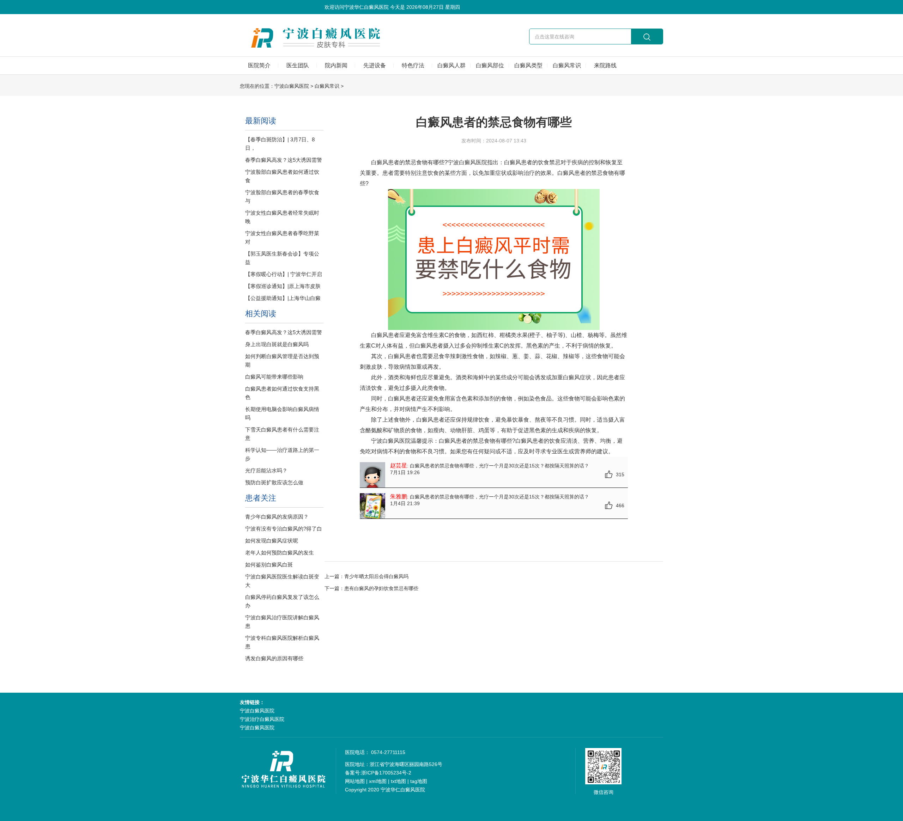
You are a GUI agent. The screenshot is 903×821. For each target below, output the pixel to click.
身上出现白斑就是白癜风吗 (277, 344)
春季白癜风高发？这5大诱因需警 (283, 160)
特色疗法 (413, 65)
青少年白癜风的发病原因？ (277, 517)
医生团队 (297, 65)
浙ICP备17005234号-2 (386, 773)
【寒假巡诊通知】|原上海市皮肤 (283, 286)
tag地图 (418, 781)
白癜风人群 (451, 65)
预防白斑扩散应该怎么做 (274, 482)
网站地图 (355, 781)
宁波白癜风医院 (291, 86)
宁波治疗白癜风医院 (262, 719)
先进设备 (374, 65)
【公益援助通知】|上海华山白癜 (283, 298)
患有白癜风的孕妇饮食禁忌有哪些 (381, 588)
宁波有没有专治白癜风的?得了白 (283, 529)
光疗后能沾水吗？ (266, 470)
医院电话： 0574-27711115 (375, 752)
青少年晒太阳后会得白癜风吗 (376, 576)
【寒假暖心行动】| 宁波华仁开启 (283, 274)
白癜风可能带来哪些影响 (274, 377)
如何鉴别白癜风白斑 (269, 565)
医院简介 (259, 65)
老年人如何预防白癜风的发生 (279, 553)
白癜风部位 (490, 65)
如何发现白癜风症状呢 (271, 541)
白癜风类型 (528, 65)
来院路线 (605, 65)
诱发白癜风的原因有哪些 (274, 658)
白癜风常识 (567, 65)
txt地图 (398, 781)
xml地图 (378, 781)
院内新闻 (336, 65)
